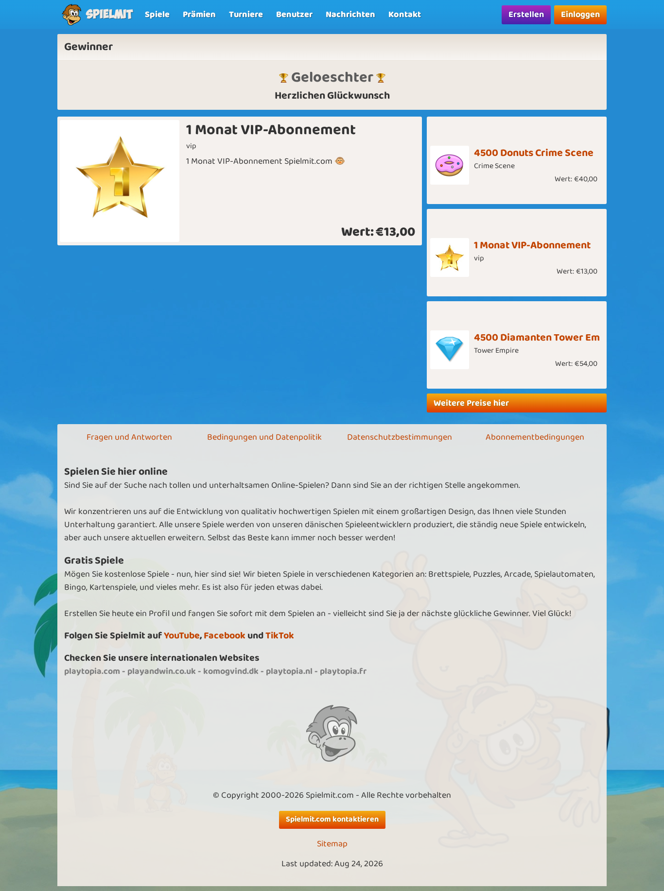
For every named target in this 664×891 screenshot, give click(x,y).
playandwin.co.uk (161, 671)
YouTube (182, 635)
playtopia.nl (289, 671)
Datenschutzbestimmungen (399, 437)
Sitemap (332, 844)
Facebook (224, 635)
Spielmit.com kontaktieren (332, 819)
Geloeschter (332, 77)
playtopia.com (92, 671)
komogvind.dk (231, 671)
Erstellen (526, 14)
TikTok (279, 635)
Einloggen (580, 14)
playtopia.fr (343, 671)
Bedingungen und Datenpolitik (264, 437)
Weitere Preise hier (471, 403)
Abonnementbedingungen (535, 437)
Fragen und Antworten (129, 437)
